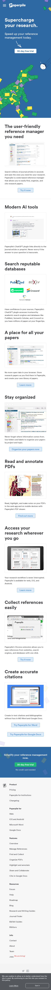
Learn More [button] (13, 986)
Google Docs (15, 830)
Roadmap (13, 900)
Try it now (25, 190)
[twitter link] (23, 971)
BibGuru (13, 927)
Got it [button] (37, 985)
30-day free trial (25, 51)
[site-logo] (17, 5)
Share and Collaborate (19, 870)
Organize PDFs (16, 859)
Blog (11, 905)
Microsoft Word (16, 824)
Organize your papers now (25, 449)
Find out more (25, 515)
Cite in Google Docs (18, 876)
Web (11, 814)
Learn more (25, 384)
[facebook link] (27, 971)
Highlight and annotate (19, 865)
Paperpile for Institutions (20, 795)
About (12, 946)
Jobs (11, 956)
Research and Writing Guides (22, 911)
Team (11, 951)
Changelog (14, 800)
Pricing (12, 790)
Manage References (18, 849)
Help (11, 894)
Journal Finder (15, 916)
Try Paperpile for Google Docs (25, 734)
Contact (13, 940)
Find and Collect (16, 854)
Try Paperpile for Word (25, 725)
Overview (13, 843)
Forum (12, 889)
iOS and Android (16, 819)
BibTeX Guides (15, 921)
